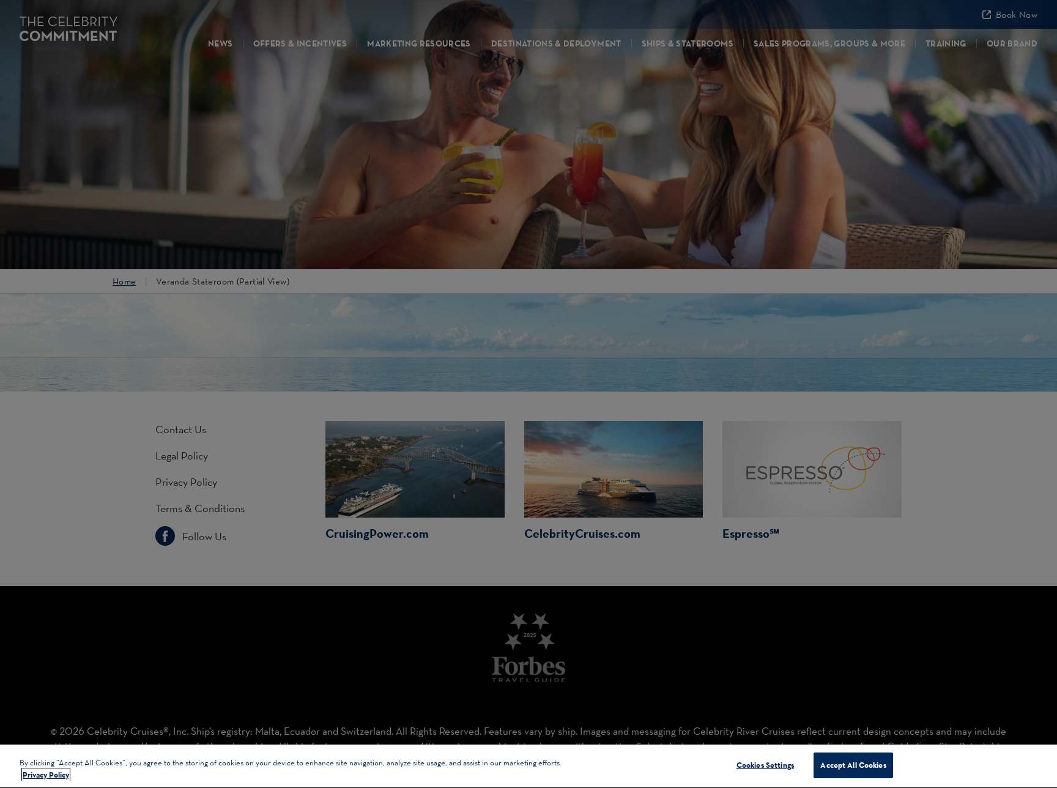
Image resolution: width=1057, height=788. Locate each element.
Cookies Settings (765, 764)
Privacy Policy (46, 774)
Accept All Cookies (853, 764)
